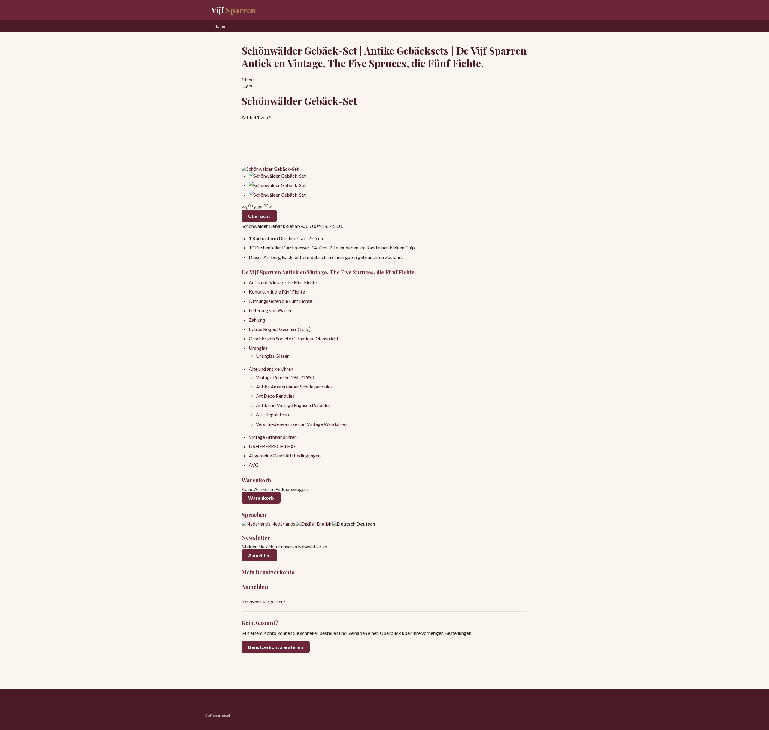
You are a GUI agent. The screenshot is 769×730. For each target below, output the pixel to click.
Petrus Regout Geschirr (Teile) (280, 329)
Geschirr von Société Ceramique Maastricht (294, 338)
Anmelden (259, 555)
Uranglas (258, 348)
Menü (248, 79)
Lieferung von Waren (270, 310)
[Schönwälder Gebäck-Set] (270, 169)
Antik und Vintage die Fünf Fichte (283, 282)
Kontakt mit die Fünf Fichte (277, 291)
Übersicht (259, 216)
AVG (254, 465)
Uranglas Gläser (272, 356)
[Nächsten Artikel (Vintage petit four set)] (384, 143)
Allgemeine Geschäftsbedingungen (285, 455)
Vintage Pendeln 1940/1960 (285, 377)
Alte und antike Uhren (271, 369)
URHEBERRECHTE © (272, 446)
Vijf (233, 10)
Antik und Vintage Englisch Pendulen (293, 405)
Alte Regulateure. (273, 414)
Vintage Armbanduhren (273, 437)
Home (219, 26)
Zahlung (257, 320)
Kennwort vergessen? (264, 601)
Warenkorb (261, 498)
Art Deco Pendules (275, 396)
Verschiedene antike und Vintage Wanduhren (301, 424)
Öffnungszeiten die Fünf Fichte (280, 301)
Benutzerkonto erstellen (275, 647)
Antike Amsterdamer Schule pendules (294, 386)
